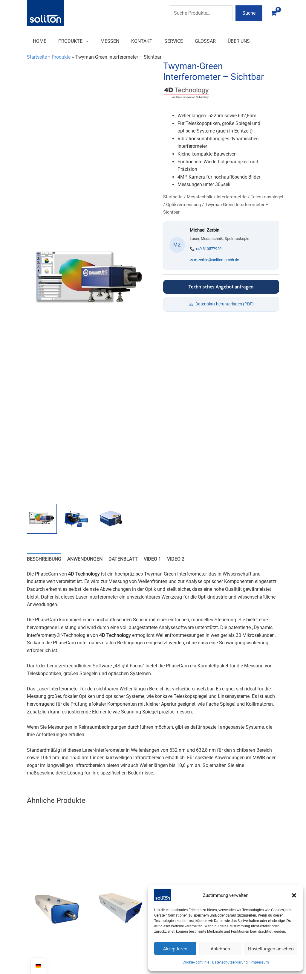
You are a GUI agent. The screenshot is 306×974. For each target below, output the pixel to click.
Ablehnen (220, 949)
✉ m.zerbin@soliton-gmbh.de (214, 260)
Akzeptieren (175, 949)
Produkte (61, 57)
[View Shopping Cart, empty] (273, 13)
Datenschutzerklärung (230, 962)
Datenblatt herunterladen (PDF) (224, 304)
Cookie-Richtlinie (196, 962)
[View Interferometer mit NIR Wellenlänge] (76, 519)
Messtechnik (199, 197)
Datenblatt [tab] (123, 559)
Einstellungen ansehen (271, 949)
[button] (294, 895)
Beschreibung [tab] (44, 559)
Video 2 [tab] (175, 559)
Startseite (37, 57)
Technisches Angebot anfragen (221, 287)
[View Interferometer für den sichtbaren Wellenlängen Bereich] (42, 519)
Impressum (260, 962)
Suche (248, 13)
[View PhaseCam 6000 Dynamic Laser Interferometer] (111, 519)
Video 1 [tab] (152, 559)
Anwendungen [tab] (84, 559)
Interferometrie (232, 197)
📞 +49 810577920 (205, 248)
